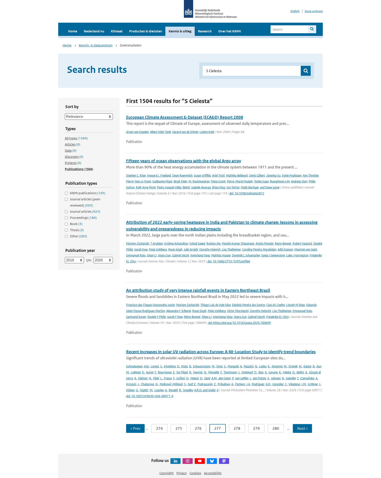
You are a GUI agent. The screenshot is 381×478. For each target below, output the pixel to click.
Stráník (292, 366)
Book (76, 224)
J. (239, 372)
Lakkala (136, 372)
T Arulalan (156, 243)
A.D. (268, 384)
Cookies (195, 473)
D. (178, 366)
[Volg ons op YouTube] (200, 461)
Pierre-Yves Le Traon (138, 181)
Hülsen (130, 390)
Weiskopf (247, 372)
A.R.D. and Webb (204, 390)
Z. (215, 384)
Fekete (287, 372)
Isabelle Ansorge (201, 187)
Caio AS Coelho (275, 305)
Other (78, 236)
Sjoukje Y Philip (156, 317)
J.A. (248, 384)
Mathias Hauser (221, 255)
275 (179, 428)
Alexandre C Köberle (178, 311)
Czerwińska (307, 378)
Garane (273, 372)
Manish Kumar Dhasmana (238, 243)
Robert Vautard (302, 243)
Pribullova (224, 384)
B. (190, 366)
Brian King (218, 187)
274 (159, 428)
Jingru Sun (164, 255)
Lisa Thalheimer (231, 249)
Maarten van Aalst (305, 249)
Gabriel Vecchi (180, 255)
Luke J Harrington (297, 255)
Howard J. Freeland (159, 175)
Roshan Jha (213, 243)
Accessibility (213, 473)
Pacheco (240, 384)
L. (161, 378)
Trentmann (230, 372)
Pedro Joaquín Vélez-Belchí (173, 187)
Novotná (277, 366)
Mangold (233, 366)
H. (150, 378)
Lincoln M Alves (295, 305)
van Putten (259, 378)
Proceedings (83, 218)
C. (286, 384)
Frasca (168, 378)
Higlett (144, 390)
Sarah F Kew (175, 317)
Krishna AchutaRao (176, 243)
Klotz (184, 366)
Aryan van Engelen (137, 132)
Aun (318, 366)
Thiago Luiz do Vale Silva (215, 305)
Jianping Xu (273, 175)
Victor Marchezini (237, 311)
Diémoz (143, 378)
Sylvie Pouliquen (291, 175)
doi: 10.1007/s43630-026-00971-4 (149, 396)
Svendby (291, 378)
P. (233, 378)
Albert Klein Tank (160, 132)
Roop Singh (175, 249)
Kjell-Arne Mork (146, 187)
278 (237, 428)
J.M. (303, 384)
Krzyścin (131, 384)
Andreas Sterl (299, 181)
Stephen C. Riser (136, 175)
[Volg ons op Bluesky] (212, 461)
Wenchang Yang (200, 255)
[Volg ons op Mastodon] (224, 461)
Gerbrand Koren (136, 317)
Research (205, 31)
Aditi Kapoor (285, 249)
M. (213, 366)
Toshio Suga (261, 181)
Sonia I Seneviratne (273, 255)
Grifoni (180, 378)
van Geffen (241, 378)
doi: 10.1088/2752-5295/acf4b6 (228, 261)
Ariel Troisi (218, 175)
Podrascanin (205, 384)
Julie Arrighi (191, 249)
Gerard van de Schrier (185, 132)
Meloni (194, 378)
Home (72, 31)
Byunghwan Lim (280, 181)
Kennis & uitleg (180, 31)
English (295, 11)
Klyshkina (170, 366)
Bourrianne (165, 372)
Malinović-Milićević (171, 384)
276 (198, 428)
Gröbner (313, 384)
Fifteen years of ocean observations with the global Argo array (183, 160)
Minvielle (213, 372)
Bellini (300, 372)
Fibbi (156, 378)
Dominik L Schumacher (246, 255)
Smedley (188, 390)
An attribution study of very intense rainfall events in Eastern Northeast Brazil (198, 290)
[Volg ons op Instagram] (188, 461)
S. (161, 366)
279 (256, 428)
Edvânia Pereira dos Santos (248, 305)
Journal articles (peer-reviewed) (85, 202)
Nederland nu (94, 31)
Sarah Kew (141, 249)
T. (298, 378)
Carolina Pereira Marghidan (259, 249)
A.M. (214, 378)
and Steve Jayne (269, 187)
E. (174, 372)
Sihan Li (152, 255)
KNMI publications (87, 193)
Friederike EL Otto (277, 317)
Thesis (77, 230)
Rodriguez (258, 384)
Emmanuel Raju (136, 255)
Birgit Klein (180, 181)
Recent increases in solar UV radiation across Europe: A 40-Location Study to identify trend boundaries (221, 351)
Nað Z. (192, 384)
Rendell (173, 390)
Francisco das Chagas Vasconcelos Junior (150, 305)
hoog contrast (314, 11)
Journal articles (85, 211)
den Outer (225, 378)
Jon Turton (232, 187)
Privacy (181, 473)
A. (241, 366)
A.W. (146, 366)
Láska (262, 366)
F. (156, 372)
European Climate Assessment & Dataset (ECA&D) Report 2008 (184, 117)
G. (137, 390)
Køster (307, 366)
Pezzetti (249, 366)
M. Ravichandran (199, 181)
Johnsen (276, 378)
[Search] (312, 29)
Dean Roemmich (182, 175)
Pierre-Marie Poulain (240, 181)
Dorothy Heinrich (209, 249)
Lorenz (155, 366)
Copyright (166, 473)
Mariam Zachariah (137, 243)
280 (276, 428)
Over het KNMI (229, 31)
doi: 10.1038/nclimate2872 (246, 193)
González (278, 384)
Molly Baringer (250, 187)
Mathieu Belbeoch (237, 175)
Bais (260, 372)
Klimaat (117, 31)
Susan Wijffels (202, 175)
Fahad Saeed (197, 243)
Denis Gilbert (257, 175)
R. (190, 372)
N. (256, 366)
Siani (207, 378)
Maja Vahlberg (158, 249)
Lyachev (159, 390)
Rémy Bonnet (192, 317)
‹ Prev (135, 428)
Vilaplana (294, 384)
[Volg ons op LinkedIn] (175, 461)
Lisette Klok (207, 132)
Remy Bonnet (283, 243)
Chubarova (147, 384)
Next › (302, 428)
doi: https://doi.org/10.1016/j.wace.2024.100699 (239, 323)
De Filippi (182, 372)
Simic (219, 366)
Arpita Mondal (264, 243)
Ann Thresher (311, 175)
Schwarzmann (201, 366)
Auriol (149, 372)
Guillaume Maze (162, 181)
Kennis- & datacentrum (95, 45)
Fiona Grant (218, 181)
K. (269, 366)
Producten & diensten (145, 31)
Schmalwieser (134, 366)
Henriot (198, 372)
